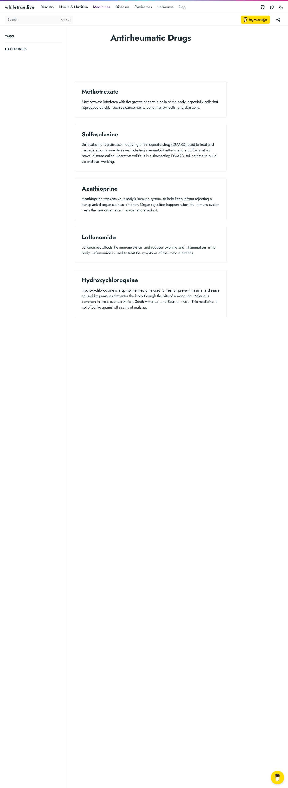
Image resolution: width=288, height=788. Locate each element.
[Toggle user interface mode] (281, 7)
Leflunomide (99, 237)
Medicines (101, 7)
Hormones (165, 7)
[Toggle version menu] (278, 20)
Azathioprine (100, 188)
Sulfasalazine (100, 134)
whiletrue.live (20, 7)
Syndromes (143, 7)
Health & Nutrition (73, 7)
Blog (182, 7)
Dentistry (47, 7)
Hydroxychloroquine (110, 280)
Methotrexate (100, 91)
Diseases (122, 7)
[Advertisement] (36, 117)
